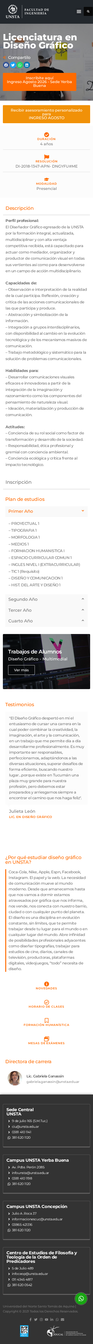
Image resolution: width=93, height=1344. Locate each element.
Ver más (21, 670)
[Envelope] (62, 1319)
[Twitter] (35, 1319)
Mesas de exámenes (46, 1043)
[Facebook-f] (30, 1319)
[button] (79, 11)
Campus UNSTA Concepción (36, 1206)
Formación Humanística (46, 1025)
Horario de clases (46, 1006)
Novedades (46, 988)
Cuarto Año (20, 621)
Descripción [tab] (19, 208)
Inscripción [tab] (18, 482)
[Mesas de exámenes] (46, 1038)
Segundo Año (22, 599)
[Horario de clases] (46, 1002)
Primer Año (20, 511)
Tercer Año (19, 610)
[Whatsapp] (57, 1319)
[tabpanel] (46, 345)
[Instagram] (41, 1319)
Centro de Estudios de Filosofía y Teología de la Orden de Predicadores (41, 1257)
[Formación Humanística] (46, 1020)
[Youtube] (46, 1319)
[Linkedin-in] (51, 1319)
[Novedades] (46, 984)
